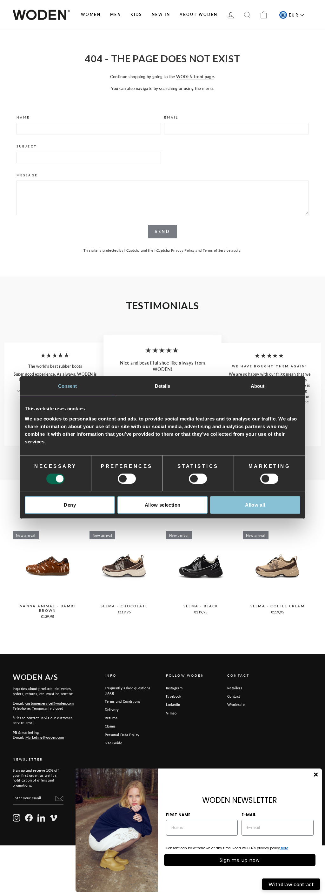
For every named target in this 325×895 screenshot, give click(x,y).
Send (163, 231)
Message (27, 175)
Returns (111, 718)
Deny (70, 505)
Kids (136, 14)
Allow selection (163, 505)
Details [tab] (162, 386)
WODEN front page (195, 76)
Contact (233, 696)
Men (115, 14)
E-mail (249, 814)
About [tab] (258, 386)
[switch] (127, 479)
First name (178, 814)
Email (171, 117)
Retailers (234, 688)
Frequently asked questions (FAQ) (127, 690)
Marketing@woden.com (44, 737)
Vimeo (171, 713)
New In (161, 14)
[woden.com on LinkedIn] (41, 818)
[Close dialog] (315, 774)
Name (23, 117)
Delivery (112, 709)
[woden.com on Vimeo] (53, 818)
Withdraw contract (291, 884)
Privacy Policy (183, 250)
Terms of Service (216, 250)
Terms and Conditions (123, 701)
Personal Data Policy (122, 735)
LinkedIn (173, 704)
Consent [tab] (67, 386)
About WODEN (198, 14)
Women (91, 14)
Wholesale (236, 704)
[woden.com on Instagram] (16, 818)
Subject (27, 146)
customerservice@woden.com (49, 703)
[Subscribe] (59, 798)
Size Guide (113, 743)
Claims (110, 726)
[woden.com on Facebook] (29, 818)
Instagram (174, 688)
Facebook (174, 696)
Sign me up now (240, 860)
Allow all (255, 505)
